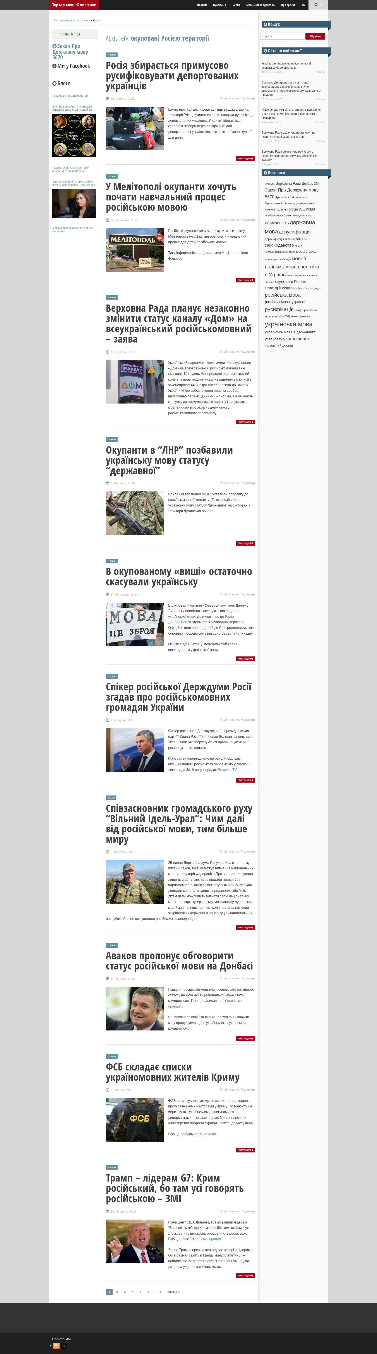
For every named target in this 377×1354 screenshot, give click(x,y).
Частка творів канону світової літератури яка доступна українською (70, 169)
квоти (298, 245)
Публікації (219, 5)
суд (287, 316)
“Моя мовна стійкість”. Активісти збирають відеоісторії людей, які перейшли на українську (72, 108)
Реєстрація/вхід (69, 34)
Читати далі (244, 158)
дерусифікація (295, 232)
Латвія (287, 197)
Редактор (248, 98)
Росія (293, 209)
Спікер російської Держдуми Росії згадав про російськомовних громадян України (178, 696)
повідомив (205, 253)
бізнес (288, 215)
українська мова (289, 324)
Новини (202, 5)
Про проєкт (288, 5)
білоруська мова (302, 215)
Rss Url (56, 1346)
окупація (269, 282)
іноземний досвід (279, 345)
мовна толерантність (296, 275)
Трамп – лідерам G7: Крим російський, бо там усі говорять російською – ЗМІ (175, 1188)
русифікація (279, 309)
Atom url (64, 1346)
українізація (296, 338)
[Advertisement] (75, 301)
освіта (287, 288)
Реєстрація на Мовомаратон (70, 95)
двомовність (277, 223)
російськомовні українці (285, 302)
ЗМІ (317, 183)
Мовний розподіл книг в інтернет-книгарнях (73, 229)
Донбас (307, 183)
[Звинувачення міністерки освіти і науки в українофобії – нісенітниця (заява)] (74, 203)
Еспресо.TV (227, 770)
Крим (279, 197)
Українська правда (206, 1239)
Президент (272, 203)
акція (310, 209)
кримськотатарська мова (280, 251)
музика (313, 275)
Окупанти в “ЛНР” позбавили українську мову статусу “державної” (169, 460)
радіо (317, 288)
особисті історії (303, 288)
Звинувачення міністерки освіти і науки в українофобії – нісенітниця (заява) (73, 183)
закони (301, 239)
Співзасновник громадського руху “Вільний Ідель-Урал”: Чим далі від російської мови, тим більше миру (179, 823)
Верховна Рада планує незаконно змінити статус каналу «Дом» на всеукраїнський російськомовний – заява (179, 323)
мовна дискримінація (278, 259)
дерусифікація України (280, 239)
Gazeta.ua (208, 1134)
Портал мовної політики (73, 5)
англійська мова (274, 215)
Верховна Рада (288, 183)
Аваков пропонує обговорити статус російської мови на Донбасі (179, 960)
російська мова (283, 295)
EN (303, 5)
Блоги (236, 5)
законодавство (279, 245)
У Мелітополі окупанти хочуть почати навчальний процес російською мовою (171, 196)
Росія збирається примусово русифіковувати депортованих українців (172, 75)
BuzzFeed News (201, 1261)
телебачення (300, 316)
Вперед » (173, 1291)
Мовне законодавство (260, 5)
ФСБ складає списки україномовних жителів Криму (173, 1072)
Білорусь (270, 184)
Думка (111, 797)
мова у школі (307, 251)
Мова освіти (299, 197)
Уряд (302, 209)
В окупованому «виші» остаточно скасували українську (179, 576)
